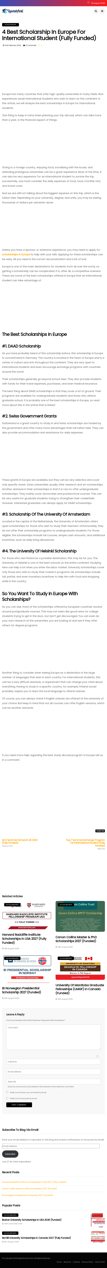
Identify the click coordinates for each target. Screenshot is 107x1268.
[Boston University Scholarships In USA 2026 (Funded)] (98, 1220)
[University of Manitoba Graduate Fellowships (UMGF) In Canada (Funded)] (80, 967)
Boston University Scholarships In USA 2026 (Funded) (31, 1219)
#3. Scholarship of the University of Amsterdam (46, 514)
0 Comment (31, 45)
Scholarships (10, 25)
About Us (67, 1262)
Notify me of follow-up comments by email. (28, 1092)
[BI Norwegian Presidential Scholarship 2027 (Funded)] (26, 969)
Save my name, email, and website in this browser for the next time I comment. (41, 1086)
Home (59, 1262)
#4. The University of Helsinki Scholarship (39, 551)
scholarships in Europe (16, 254)
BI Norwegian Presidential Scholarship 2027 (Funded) (21, 990)
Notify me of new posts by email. (23, 1098)
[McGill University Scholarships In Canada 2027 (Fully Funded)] (98, 1238)
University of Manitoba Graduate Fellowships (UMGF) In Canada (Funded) (80, 989)
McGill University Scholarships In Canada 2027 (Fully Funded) (36, 1238)
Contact (76, 1262)
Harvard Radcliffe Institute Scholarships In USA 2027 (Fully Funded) (24, 938)
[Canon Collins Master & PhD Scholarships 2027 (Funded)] (80, 916)
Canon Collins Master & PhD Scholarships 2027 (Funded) (76, 939)
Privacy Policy (87, 1262)
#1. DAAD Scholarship (21, 346)
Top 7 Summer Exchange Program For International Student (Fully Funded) (85, 844)
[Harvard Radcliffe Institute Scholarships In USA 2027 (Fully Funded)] (26, 915)
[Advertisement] (53, 71)
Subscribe (10, 1154)
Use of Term (100, 1262)
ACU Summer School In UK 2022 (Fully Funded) (20, 843)
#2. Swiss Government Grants (29, 416)
